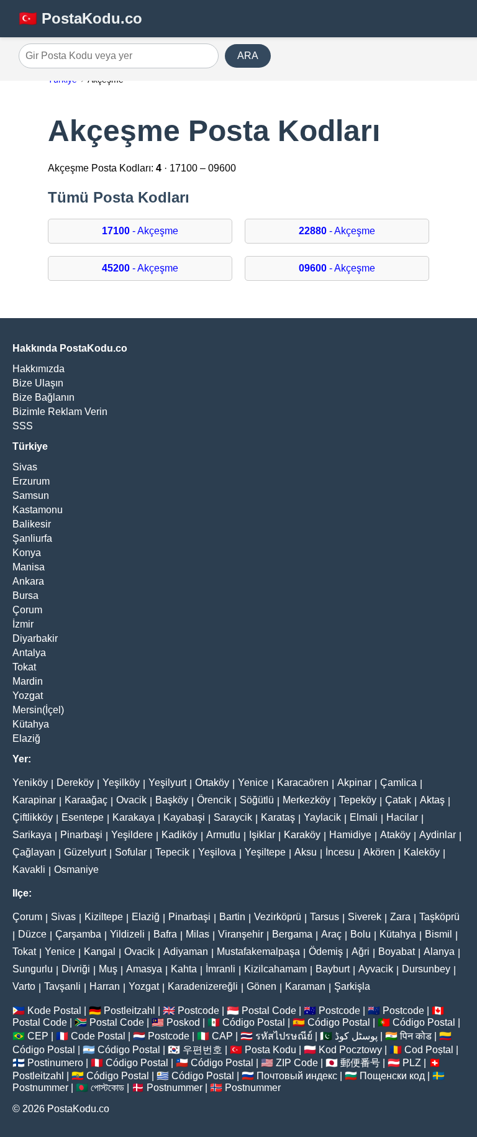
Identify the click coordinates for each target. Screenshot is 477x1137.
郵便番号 (360, 1062)
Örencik (214, 800)
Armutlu (223, 834)
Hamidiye (350, 834)
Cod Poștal (428, 1049)
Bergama (292, 934)
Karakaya (133, 817)
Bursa (25, 595)
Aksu (305, 852)
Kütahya (30, 724)
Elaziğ (26, 738)
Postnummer (40, 1087)
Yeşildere (132, 834)
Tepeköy (357, 800)
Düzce (32, 934)
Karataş (278, 817)
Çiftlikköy (32, 817)
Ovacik (131, 800)
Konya (26, 552)
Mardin (27, 681)
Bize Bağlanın (43, 397)
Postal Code (269, 1010)
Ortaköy (212, 782)
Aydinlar (437, 834)
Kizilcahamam (275, 969)
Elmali (364, 817)
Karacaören (303, 782)
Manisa (28, 567)
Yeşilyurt (167, 782)
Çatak (398, 800)
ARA (247, 55)
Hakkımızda (38, 368)
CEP (37, 1036)
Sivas (24, 467)
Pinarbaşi (81, 834)
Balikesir (31, 524)
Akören (379, 852)
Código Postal (253, 1022)
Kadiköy (179, 834)
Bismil (438, 934)
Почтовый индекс (297, 1076)
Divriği (75, 969)
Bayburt (333, 969)
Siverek (364, 916)
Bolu (360, 934)
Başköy (171, 800)
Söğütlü (257, 800)
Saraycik (233, 817)
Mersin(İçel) (38, 710)
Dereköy (75, 782)
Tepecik (172, 852)
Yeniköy (30, 782)
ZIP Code (297, 1062)
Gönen (261, 986)
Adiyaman (185, 951)
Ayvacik (375, 969)
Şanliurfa (32, 538)
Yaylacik (322, 817)
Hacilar (402, 817)
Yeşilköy (121, 782)
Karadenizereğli (203, 986)
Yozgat (27, 695)
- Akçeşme (140, 231)
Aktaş (432, 800)
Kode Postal (54, 1010)
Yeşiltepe (265, 852)
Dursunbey (426, 969)
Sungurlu (32, 969)
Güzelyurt (85, 852)
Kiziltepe (103, 916)
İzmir (23, 624)
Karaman (305, 986)
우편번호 (202, 1049)
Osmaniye (76, 869)
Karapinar (34, 800)
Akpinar (354, 782)
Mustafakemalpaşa (258, 951)
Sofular (131, 852)
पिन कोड (416, 1036)
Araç (331, 934)
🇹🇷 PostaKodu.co (80, 18)
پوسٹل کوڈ (356, 1036)
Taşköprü (439, 916)
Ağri (361, 951)
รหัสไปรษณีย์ (283, 1036)
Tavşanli (62, 986)
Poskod (183, 1022)
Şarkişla (352, 986)
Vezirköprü (277, 916)
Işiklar (262, 834)
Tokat (24, 667)
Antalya (29, 652)
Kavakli (28, 869)
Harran (104, 986)
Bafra (165, 934)
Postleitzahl (129, 1010)
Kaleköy (422, 852)
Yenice (253, 782)
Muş (108, 969)
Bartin (232, 916)
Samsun (30, 495)
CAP (222, 1036)
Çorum (27, 610)
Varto (23, 986)
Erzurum (31, 481)
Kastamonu (37, 510)
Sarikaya (32, 834)
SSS (22, 426)
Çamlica (398, 782)
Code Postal (98, 1036)
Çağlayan (33, 852)
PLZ (411, 1062)
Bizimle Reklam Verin (59, 411)
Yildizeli (127, 934)
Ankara (28, 581)
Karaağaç (86, 800)
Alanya (439, 951)
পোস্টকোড (107, 1087)
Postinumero (55, 1062)
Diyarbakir (35, 638)
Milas (197, 934)
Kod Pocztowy (350, 1049)
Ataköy (395, 834)
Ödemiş (326, 951)
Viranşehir (240, 934)
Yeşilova (217, 852)
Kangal (100, 951)
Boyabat (396, 951)
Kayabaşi (184, 817)
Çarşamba (78, 934)
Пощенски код (392, 1076)
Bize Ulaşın (37, 383)
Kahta (184, 969)
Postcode (198, 1010)
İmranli (220, 969)
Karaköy (302, 834)
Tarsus (324, 916)
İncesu (340, 852)
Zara (400, 916)
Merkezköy (306, 800)
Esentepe (82, 817)
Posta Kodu (270, 1049)
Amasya (144, 969)
